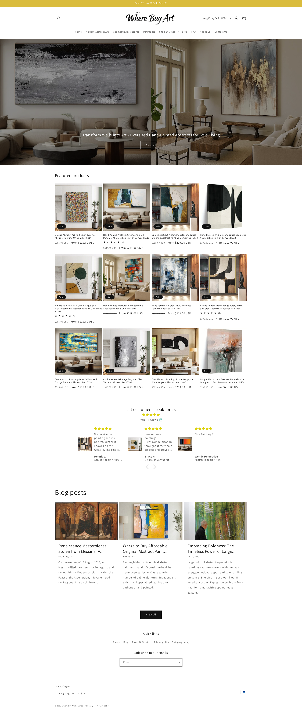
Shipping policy (180, 642)
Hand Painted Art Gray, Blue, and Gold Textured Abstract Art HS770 (171, 307)
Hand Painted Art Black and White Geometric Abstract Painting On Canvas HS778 (223, 236)
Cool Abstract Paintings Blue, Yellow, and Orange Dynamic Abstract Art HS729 (76, 381)
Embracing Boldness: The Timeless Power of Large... (212, 548)
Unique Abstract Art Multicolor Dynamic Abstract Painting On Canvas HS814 (75, 236)
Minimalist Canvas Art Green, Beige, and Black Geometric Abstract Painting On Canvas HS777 (78, 308)
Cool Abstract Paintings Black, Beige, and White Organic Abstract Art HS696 (173, 381)
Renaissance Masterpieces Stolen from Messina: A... (82, 548)
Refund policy (161, 642)
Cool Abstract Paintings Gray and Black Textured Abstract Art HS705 (123, 381)
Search (116, 642)
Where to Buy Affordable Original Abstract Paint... (145, 548)
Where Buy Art (68, 706)
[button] (59, 18)
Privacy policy (103, 706)
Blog (125, 642)
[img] (151, 415)
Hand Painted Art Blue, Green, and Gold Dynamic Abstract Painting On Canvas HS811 (126, 236)
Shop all (151, 145)
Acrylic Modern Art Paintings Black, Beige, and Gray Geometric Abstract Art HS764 (221, 307)
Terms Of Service (141, 642)
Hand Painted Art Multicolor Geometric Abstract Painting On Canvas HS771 (123, 307)
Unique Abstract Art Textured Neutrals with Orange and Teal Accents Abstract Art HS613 (222, 381)
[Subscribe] (178, 662)
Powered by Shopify (84, 706)
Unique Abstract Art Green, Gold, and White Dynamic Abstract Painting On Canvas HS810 (175, 236)
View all (151, 614)
